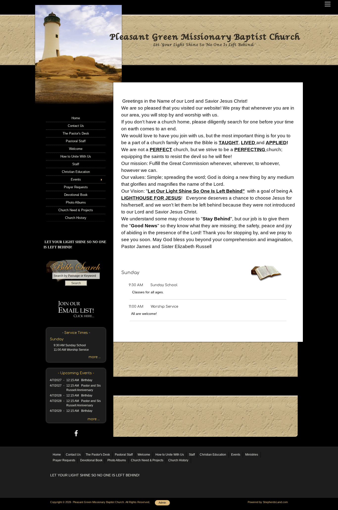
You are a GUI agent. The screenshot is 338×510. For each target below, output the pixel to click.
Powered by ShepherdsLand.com (268, 502)
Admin (162, 502)
